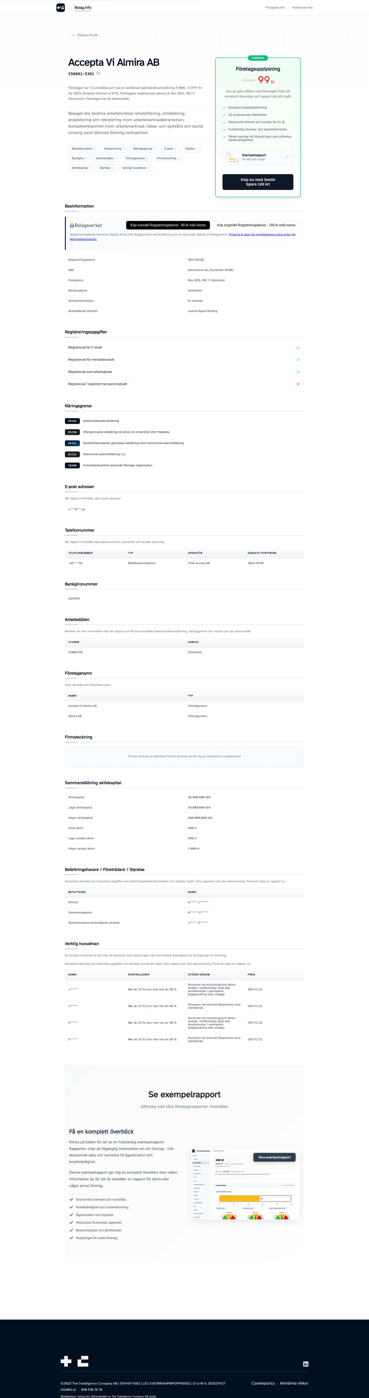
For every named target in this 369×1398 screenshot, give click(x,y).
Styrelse (105, 168)
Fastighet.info (275, 7)
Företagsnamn (135, 158)
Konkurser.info (303, 7)
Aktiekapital (80, 168)
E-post (168, 148)
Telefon (190, 148)
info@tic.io (68, 1390)
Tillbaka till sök (87, 35)
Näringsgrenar (142, 148)
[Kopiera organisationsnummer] (98, 74)
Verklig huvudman (134, 168)
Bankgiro (78, 158)
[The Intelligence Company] (60, 7)
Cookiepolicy (263, 1383)
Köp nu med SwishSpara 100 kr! (258, 182)
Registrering (112, 148)
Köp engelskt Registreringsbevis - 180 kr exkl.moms (256, 225)
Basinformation (82, 148)
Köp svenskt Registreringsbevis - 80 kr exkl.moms (168, 225)
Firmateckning (166, 158)
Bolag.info (83, 8)
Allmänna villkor (294, 1383)
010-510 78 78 (91, 1390)
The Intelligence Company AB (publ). (134, 1396)
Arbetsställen (105, 158)
